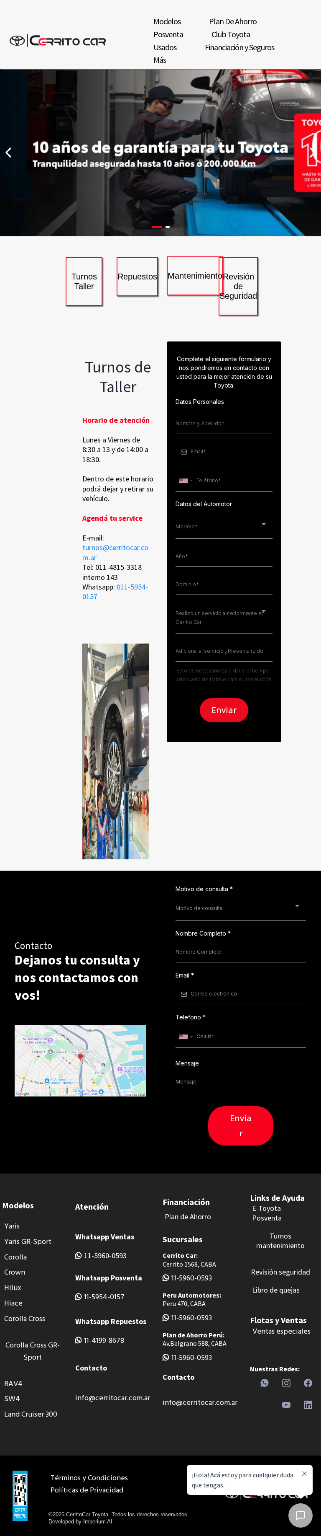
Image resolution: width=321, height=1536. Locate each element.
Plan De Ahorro (233, 21)
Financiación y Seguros (239, 47)
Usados (164, 47)
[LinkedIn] (308, 1405)
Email (185, 975)
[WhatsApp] (264, 1383)
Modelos (167, 21)
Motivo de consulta (204, 888)
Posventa (168, 34)
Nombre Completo (203, 933)
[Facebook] (308, 1383)
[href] (80, 1060)
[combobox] (185, 480)
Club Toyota (230, 34)
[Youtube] (286, 1405)
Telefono (191, 1017)
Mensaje (187, 1063)
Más (159, 59)
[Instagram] (286, 1383)
